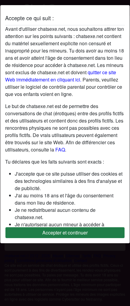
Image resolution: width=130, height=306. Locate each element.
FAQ (60, 149)
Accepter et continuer (65, 232)
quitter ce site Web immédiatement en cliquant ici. (60, 76)
